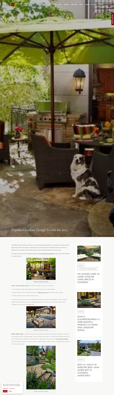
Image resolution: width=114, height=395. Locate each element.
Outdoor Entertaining (87, 269)
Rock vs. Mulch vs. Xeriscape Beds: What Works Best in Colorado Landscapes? (88, 370)
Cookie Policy (5, 388)
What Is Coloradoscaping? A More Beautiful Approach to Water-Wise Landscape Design (88, 323)
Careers (87, 4)
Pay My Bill (94, 4)
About (59, 4)
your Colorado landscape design (46, 253)
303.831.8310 (113, 19)
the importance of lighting (62, 339)
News (80, 4)
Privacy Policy (12, 388)
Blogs (81, 265)
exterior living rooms (43, 292)
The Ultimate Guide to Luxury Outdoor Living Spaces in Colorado (88, 278)
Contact (100, 4)
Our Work (74, 4)
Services (66, 4)
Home (55, 4)
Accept (5, 391)
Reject (10, 391)
